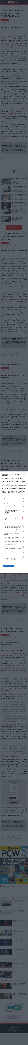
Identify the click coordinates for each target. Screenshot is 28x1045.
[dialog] (14, 522)
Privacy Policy (22, 570)
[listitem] (14, 498)
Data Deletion (6, 570)
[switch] (23, 501)
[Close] (25, 474)
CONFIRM (8, 566)
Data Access (14, 570)
